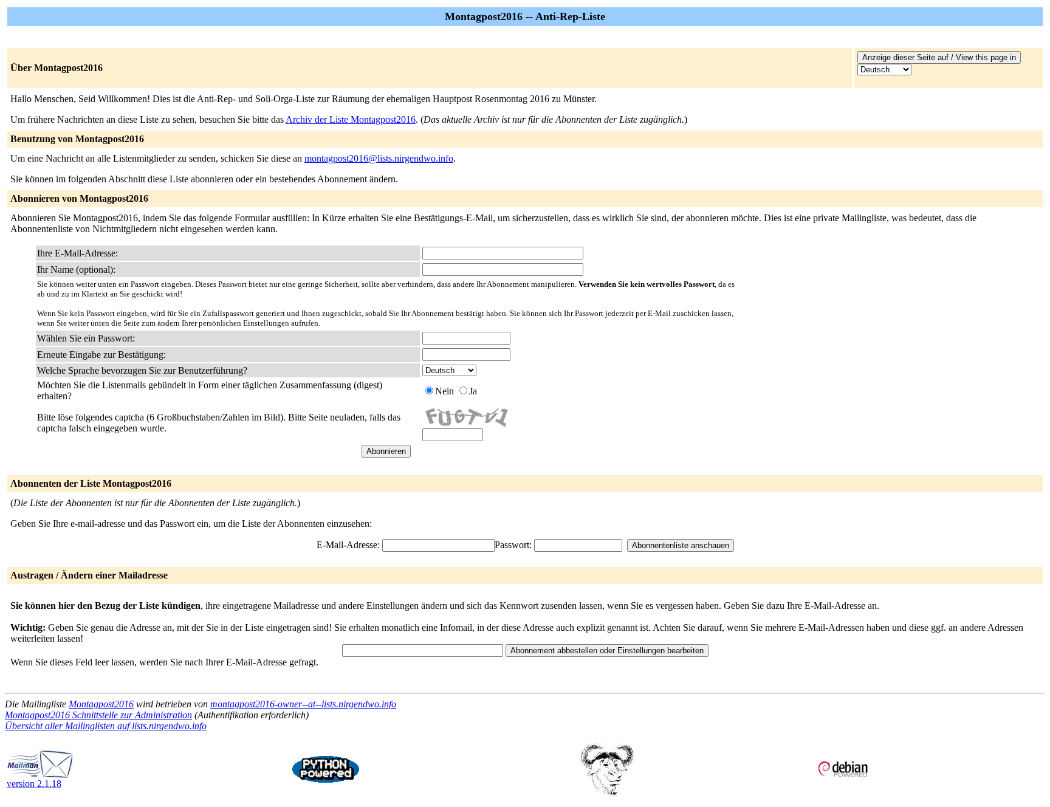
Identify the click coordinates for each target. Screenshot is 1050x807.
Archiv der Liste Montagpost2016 (351, 119)
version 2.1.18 (34, 783)
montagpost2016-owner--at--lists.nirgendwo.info (303, 704)
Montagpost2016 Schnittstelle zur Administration (98, 715)
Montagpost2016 (101, 704)
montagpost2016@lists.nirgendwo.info (378, 158)
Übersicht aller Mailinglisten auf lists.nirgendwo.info (106, 726)
